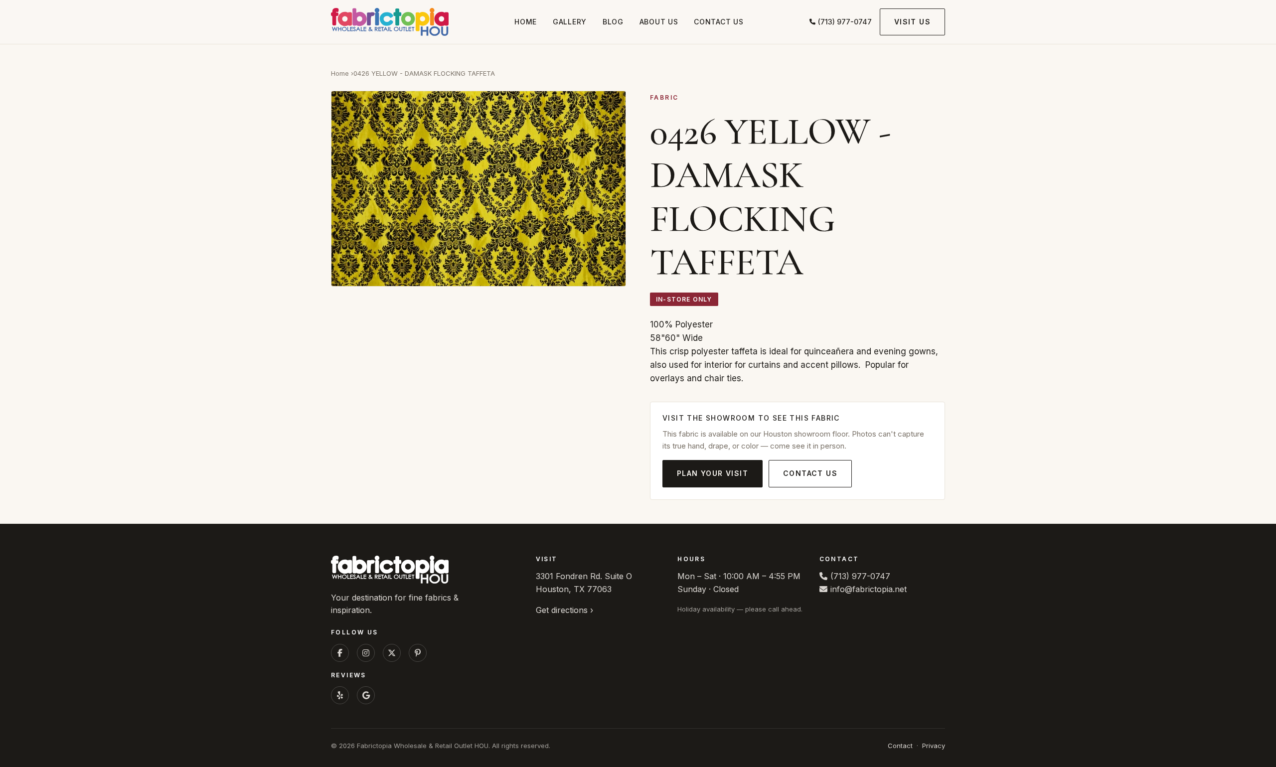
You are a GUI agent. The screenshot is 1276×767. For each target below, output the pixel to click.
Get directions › (564, 610)
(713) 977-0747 (845, 21)
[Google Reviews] (366, 695)
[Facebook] (340, 653)
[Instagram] (366, 653)
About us (658, 21)
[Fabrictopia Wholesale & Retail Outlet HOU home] (390, 22)
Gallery (570, 21)
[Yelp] (340, 695)
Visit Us (912, 21)
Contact (900, 746)
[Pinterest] (418, 653)
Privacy (933, 746)
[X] (392, 653)
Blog (613, 21)
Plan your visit (712, 473)
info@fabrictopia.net (868, 589)
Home (525, 21)
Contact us (718, 21)
